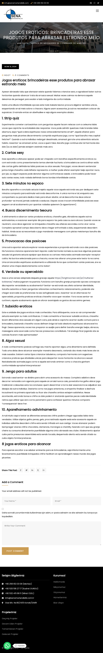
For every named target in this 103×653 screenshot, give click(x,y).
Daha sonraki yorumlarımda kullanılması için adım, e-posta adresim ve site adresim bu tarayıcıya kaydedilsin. (49, 514)
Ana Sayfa (23, 43)
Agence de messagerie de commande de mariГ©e (58, 43)
